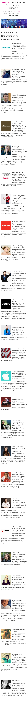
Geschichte (7, 11)
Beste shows (18, 3)
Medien (18, 5)
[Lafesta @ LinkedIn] (12, 27)
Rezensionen (19, 11)
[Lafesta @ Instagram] (8, 27)
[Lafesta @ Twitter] (23, 27)
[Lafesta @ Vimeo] (20, 27)
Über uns (6, 3)
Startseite (13, 16)
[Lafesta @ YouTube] (16, 27)
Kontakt (19, 13)
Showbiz (13, 8)
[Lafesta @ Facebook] (4, 27)
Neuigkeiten (9, 13)
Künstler (9, 5)
